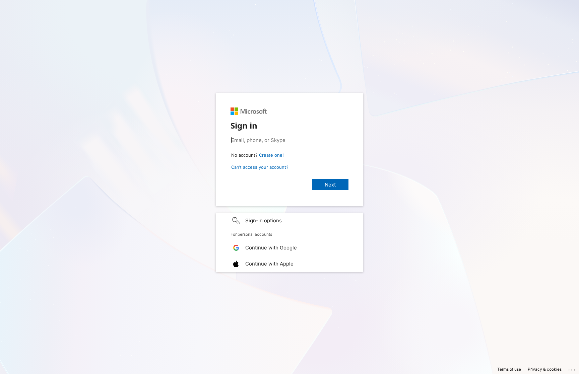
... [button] (572, 368)
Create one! (271, 155)
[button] (289, 221)
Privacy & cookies (545, 369)
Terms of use (509, 369)
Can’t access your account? (259, 167)
